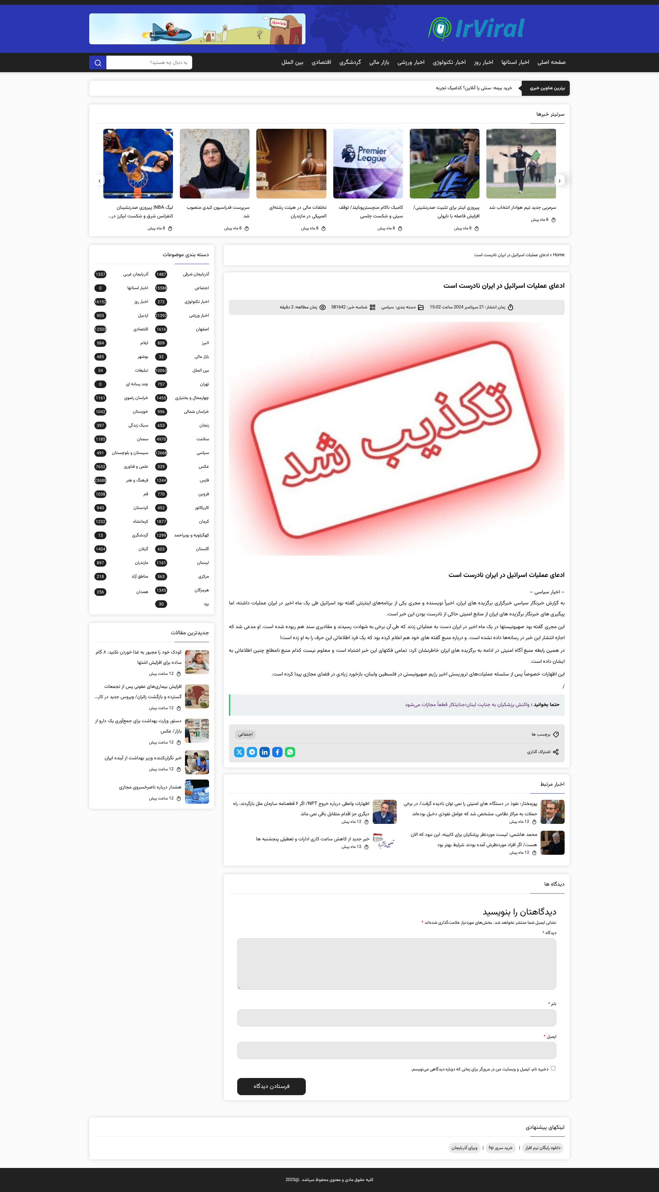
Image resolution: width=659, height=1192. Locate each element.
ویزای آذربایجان (464, 1148)
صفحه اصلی (551, 62)
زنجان (183, 425)
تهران (183, 384)
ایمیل (550, 1036)
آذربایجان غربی (122, 274)
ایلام (122, 343)
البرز (183, 343)
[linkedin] (264, 752)
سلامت (183, 439)
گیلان (122, 549)
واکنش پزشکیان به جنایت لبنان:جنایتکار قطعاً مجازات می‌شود (467, 705)
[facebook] (277, 752)
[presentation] (559, 180)
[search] (97, 62)
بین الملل (292, 62)
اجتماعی (245, 734)
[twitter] (239, 752)
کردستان (122, 507)
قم (122, 494)
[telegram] (252, 752)
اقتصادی (321, 62)
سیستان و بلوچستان (122, 453)
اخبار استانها (515, 62)
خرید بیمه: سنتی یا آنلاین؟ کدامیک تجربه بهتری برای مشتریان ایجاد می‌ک (444, 88)
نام (552, 1004)
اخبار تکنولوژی (449, 62)
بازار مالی (379, 62)
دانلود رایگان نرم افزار (542, 1148)
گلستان (183, 549)
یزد (184, 604)
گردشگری (350, 62)
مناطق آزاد (122, 576)
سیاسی (387, 307)
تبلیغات (123, 370)
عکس (183, 466)
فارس (183, 480)
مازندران (122, 562)
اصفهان (183, 329)
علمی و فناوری (122, 466)
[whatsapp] (290, 752)
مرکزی (183, 576)
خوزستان (122, 411)
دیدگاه (549, 933)
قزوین (183, 494)
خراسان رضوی (122, 398)
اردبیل (122, 315)
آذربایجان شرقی (183, 274)
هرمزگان (183, 590)
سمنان (122, 439)
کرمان (183, 521)
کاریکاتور (183, 507)
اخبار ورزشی (411, 62)
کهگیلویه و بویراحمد (183, 535)
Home (559, 255)
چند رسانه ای (123, 384)
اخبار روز (483, 62)
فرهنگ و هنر (121, 480)
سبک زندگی (122, 425)
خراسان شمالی (183, 411)
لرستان (183, 562)
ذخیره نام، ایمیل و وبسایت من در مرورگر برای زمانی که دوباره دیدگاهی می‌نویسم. (479, 1069)
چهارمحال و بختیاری (183, 398)
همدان (122, 592)
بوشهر (122, 356)
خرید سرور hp (501, 1148)
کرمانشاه (122, 521)
